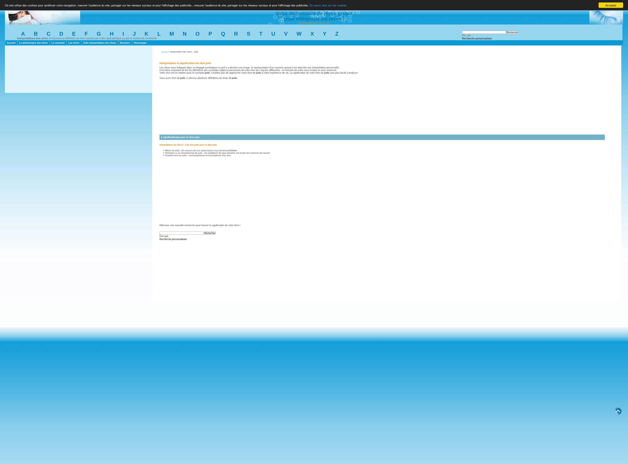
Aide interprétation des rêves (99, 43)
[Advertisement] (78, 70)
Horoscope (140, 43)
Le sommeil (58, 43)
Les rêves (73, 43)
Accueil (11, 43)
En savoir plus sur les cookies (328, 5)
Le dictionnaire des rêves (33, 43)
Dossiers (125, 43)
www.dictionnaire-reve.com (314, 23)
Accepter (610, 5)
